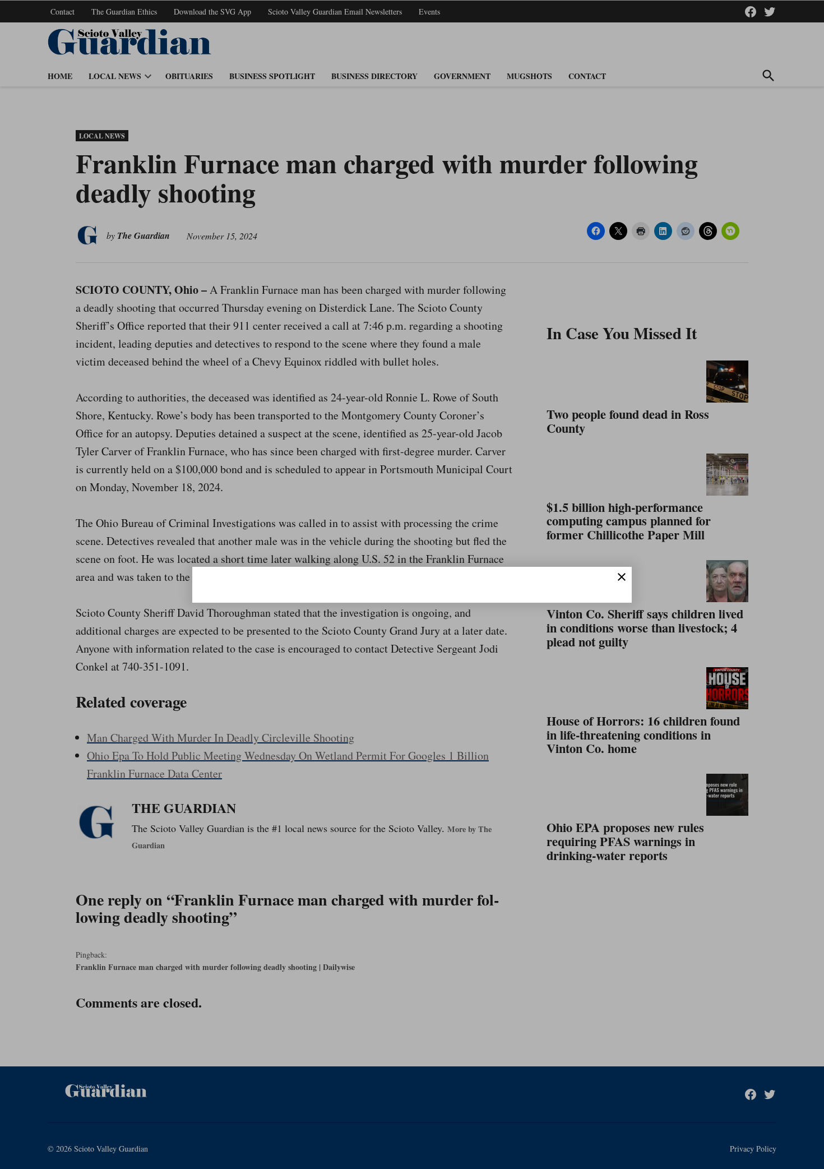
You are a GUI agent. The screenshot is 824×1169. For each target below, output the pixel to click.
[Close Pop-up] (622, 577)
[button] (412, 584)
